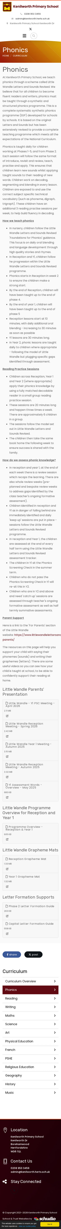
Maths (10, 1016)
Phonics (11, 990)
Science (11, 1024)
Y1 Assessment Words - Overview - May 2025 (24, 786)
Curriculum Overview (20, 981)
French (10, 1050)
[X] (30, 29)
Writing (10, 1007)
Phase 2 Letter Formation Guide (31, 906)
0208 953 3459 (32, 13)
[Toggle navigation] (24, 36)
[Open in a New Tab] (7, 716)
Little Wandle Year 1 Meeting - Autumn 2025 (29, 745)
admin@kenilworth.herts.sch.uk (32, 18)
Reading (11, 998)
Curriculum (20, 55)
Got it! (49, 1224)
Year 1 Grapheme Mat (24, 877)
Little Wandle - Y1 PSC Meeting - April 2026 (30, 704)
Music (9, 1093)
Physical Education (19, 1041)
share (12, 954)
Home (6, 55)
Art (7, 1033)
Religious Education (19, 1067)
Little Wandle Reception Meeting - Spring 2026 (24, 725)
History (10, 1084)
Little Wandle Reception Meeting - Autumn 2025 (24, 765)
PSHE (8, 1058)
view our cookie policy (27, 1226)
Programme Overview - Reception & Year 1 (24, 828)
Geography (13, 1075)
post (34, 954)
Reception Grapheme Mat (27, 859)
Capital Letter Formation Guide (31, 924)
